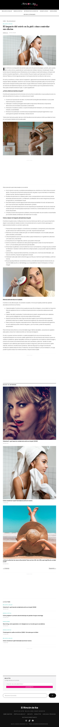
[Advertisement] (29, 172)
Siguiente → (52, 568)
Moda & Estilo (7, 613)
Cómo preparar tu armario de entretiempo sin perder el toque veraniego (23, 615)
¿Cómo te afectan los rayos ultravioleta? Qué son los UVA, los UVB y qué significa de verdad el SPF (29, 561)
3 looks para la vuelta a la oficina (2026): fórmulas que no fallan (20, 632)
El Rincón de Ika (29, 707)
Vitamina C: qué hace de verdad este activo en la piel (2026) (20, 441)
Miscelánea (6, 621)
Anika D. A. (5, 32)
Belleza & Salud (11, 20)
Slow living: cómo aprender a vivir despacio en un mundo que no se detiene (24, 624)
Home (4, 20)
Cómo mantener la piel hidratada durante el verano (17, 500)
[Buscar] (52, 695)
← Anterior (6, 568)
